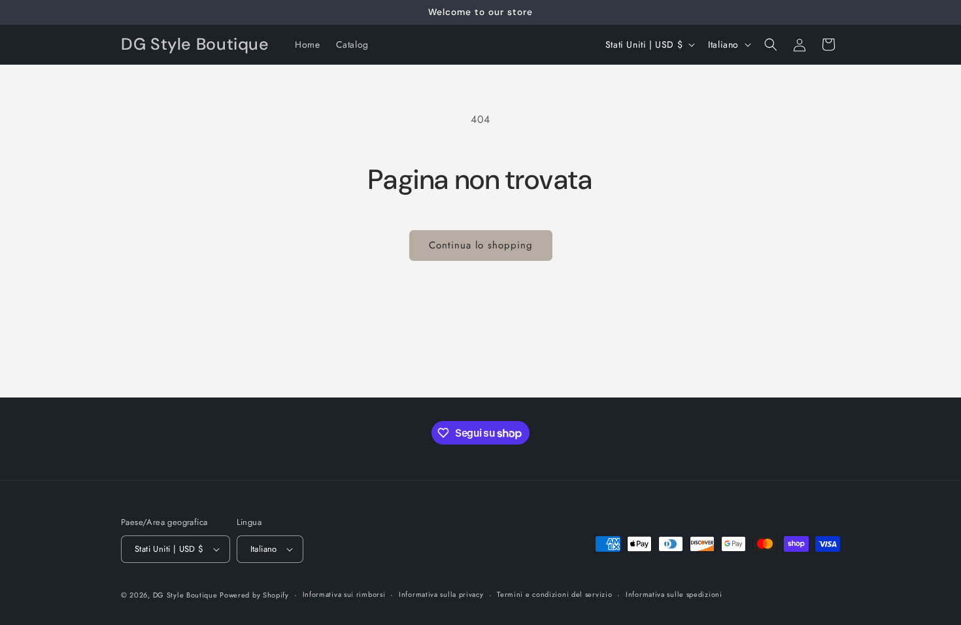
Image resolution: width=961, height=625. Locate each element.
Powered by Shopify (254, 595)
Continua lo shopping (481, 245)
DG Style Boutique (186, 595)
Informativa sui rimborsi (344, 594)
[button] (770, 44)
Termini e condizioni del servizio (554, 594)
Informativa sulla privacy (441, 594)
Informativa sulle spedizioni (674, 594)
